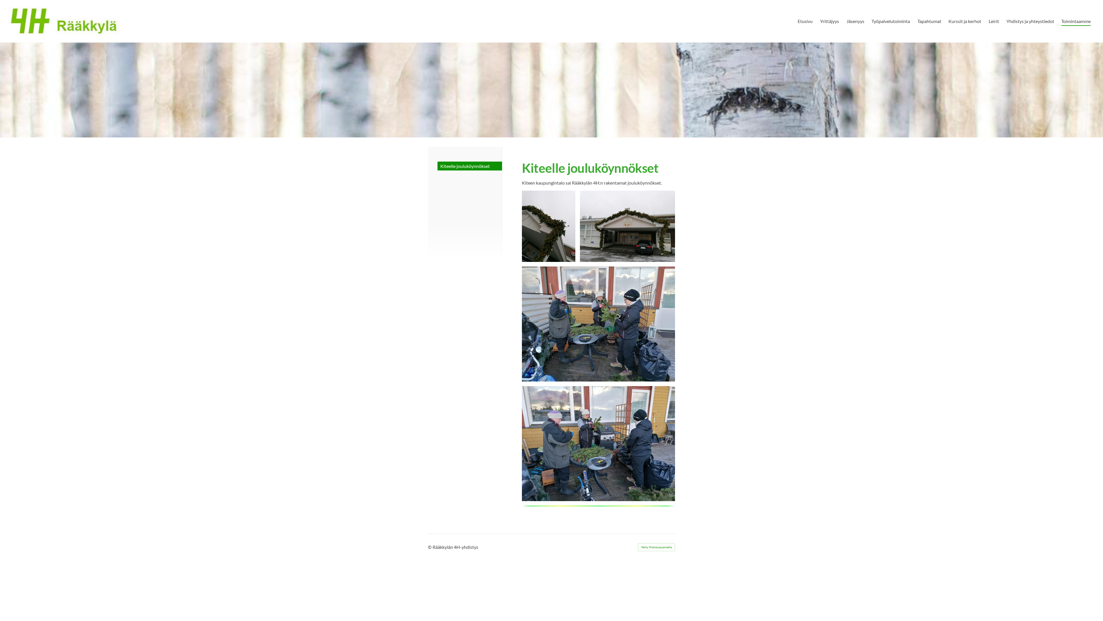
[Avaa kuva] (548, 226)
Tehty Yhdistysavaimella (656, 547)
